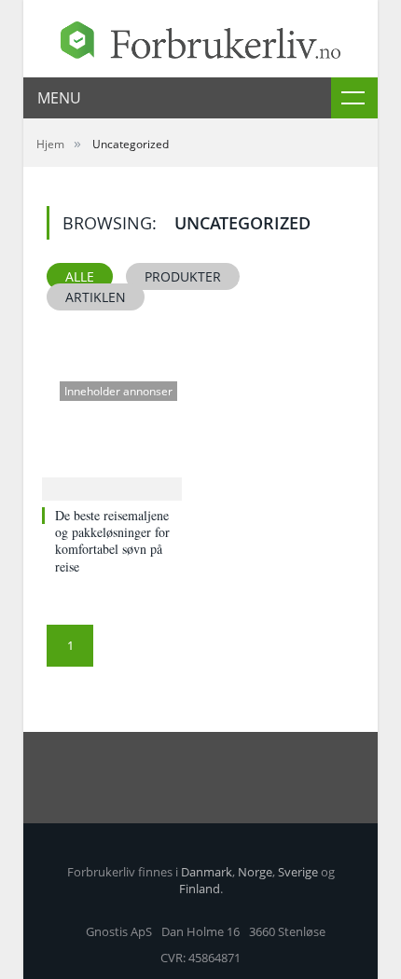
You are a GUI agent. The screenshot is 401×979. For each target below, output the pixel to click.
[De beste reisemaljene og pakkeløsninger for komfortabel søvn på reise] (112, 433)
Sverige (298, 871)
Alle (79, 276)
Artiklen (95, 297)
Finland (199, 888)
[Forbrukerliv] (200, 36)
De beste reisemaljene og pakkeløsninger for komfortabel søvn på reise (112, 540)
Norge (255, 871)
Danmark (206, 871)
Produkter (183, 276)
